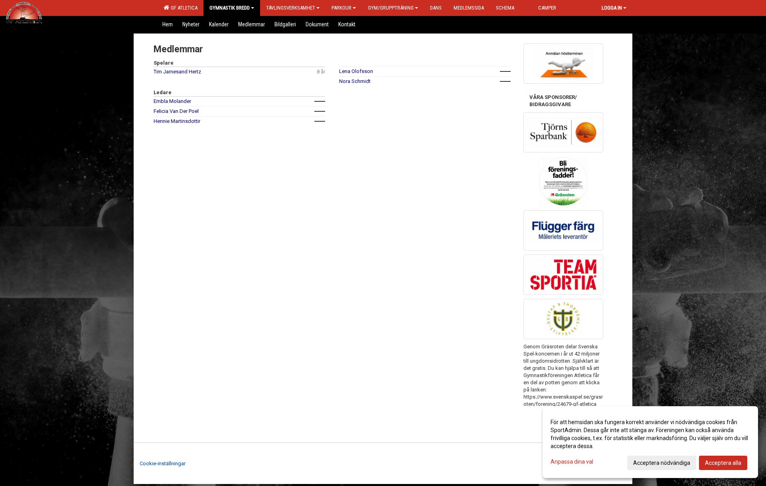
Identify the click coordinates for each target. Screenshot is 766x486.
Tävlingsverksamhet (290, 8)
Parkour (341, 8)
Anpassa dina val (572, 461)
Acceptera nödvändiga (661, 463)
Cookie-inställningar (163, 463)
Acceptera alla (723, 463)
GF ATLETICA (182, 8)
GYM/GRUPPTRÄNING (391, 8)
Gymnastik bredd (229, 8)
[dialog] (650, 442)
